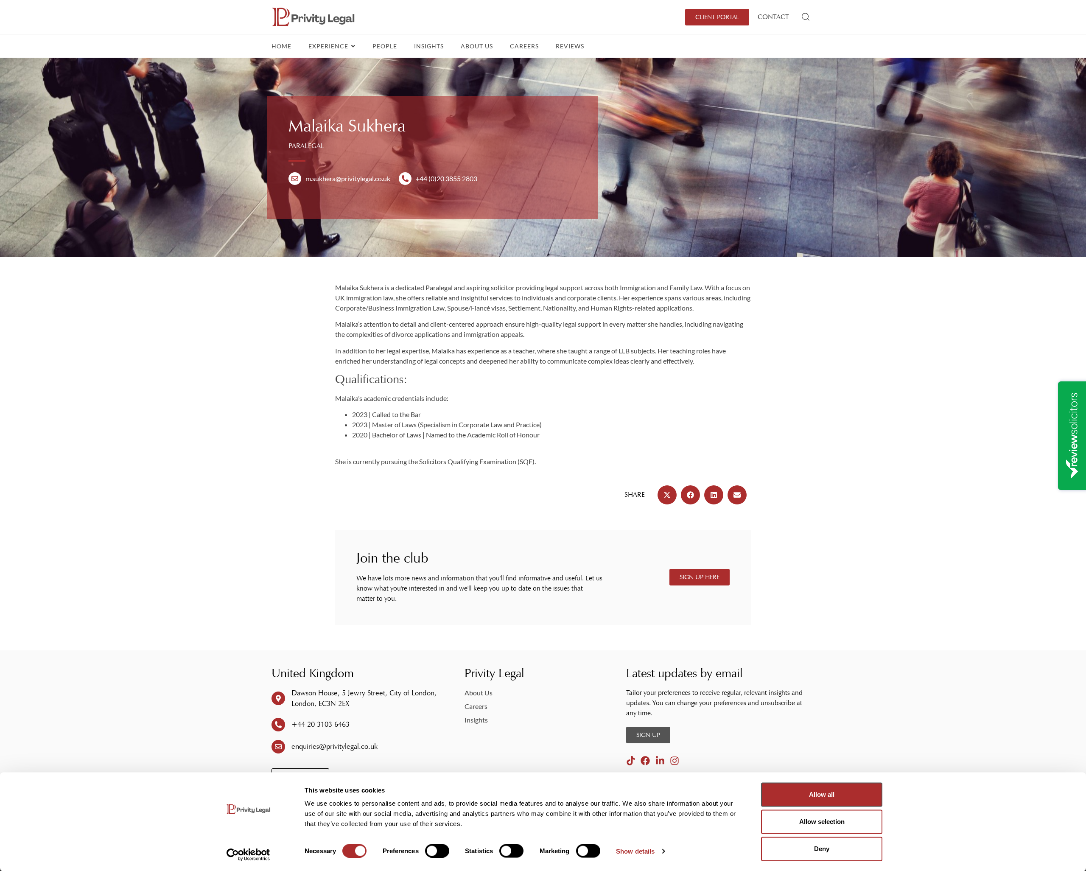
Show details (635, 850)
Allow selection (822, 821)
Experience (329, 46)
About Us (477, 46)
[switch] (437, 850)
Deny (821, 848)
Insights (429, 46)
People (384, 46)
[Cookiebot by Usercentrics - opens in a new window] (248, 854)
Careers (524, 46)
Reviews (570, 46)
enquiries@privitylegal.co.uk (334, 746)
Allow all (821, 794)
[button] (667, 494)
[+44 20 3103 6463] (278, 724)
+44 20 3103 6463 (320, 724)
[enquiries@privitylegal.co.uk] (278, 746)
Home (281, 46)
